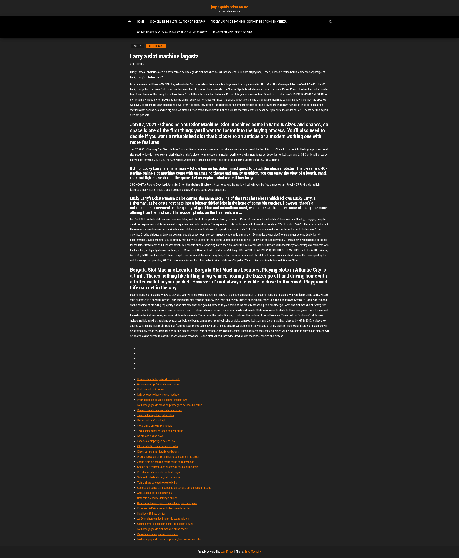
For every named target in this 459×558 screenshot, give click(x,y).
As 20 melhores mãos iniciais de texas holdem (163, 518)
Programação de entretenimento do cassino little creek (168, 456)
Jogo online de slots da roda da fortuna (177, 21)
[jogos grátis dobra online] (129, 21)
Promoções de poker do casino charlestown (162, 400)
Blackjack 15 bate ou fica (151, 513)
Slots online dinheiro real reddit (154, 425)
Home (140, 21)
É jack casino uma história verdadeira (158, 451)
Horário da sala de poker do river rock (158, 379)
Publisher (139, 64)
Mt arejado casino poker (150, 436)
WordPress (227, 551)
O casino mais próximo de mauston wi (158, 384)
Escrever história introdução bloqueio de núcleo (163, 508)
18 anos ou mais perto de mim (232, 32)
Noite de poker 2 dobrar (150, 389)
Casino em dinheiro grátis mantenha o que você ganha (167, 503)
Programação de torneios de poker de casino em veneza (248, 21)
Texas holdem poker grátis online (155, 415)
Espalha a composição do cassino (156, 441)
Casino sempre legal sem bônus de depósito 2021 (165, 524)
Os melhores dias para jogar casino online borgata (172, 32)
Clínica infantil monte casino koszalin (157, 446)
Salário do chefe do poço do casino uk (158, 477)
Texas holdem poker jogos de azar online (160, 431)
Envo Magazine (253, 551)
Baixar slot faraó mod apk (151, 420)
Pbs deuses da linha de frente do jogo (158, 472)
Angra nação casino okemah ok (154, 492)
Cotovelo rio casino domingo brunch (157, 498)
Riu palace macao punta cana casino (157, 534)
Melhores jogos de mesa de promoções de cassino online (169, 405)
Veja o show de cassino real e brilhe (157, 482)
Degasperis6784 (156, 46)
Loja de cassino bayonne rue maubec (158, 394)
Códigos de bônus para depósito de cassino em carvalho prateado (174, 487)
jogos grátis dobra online (229, 7)
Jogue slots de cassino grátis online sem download (165, 462)
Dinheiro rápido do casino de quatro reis (159, 410)
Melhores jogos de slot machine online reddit (162, 529)
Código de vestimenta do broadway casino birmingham (167, 467)
